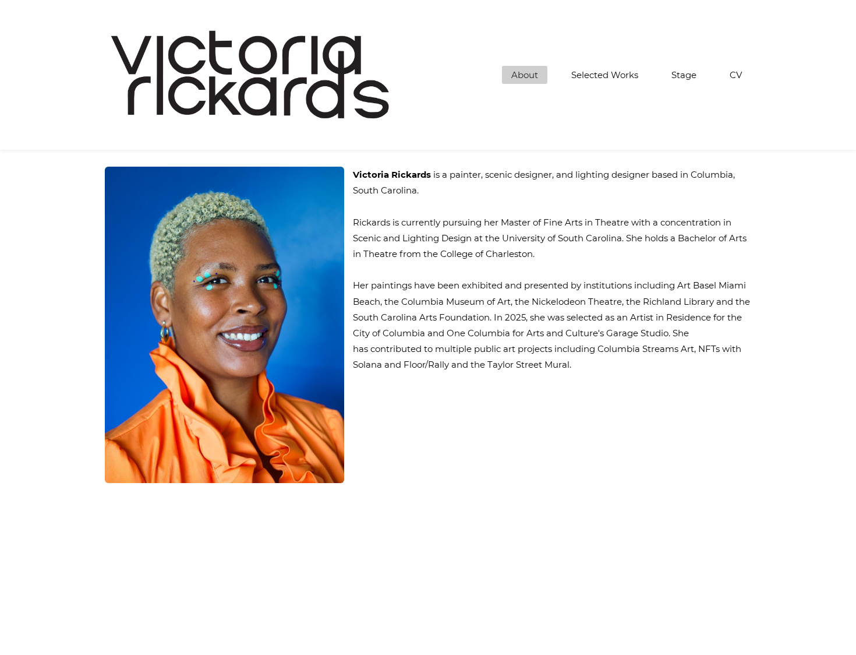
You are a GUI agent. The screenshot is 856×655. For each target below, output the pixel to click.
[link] (224, 174)
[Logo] (250, 75)
